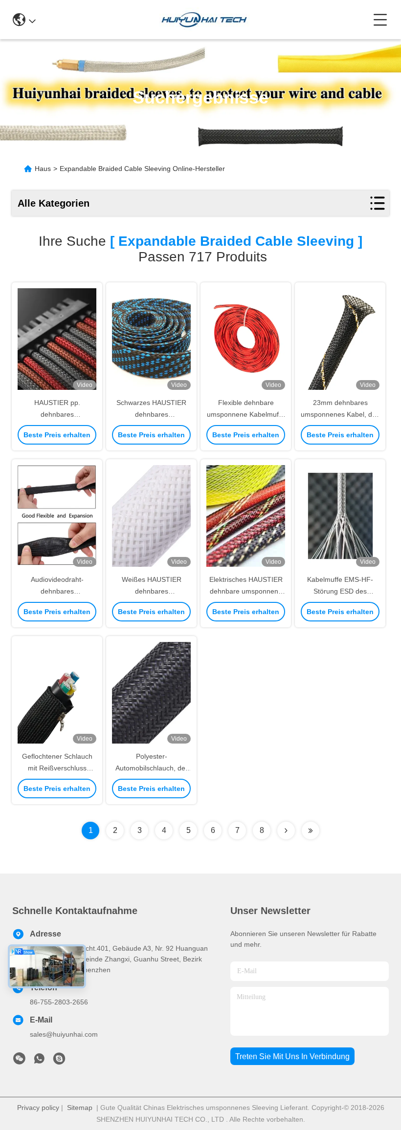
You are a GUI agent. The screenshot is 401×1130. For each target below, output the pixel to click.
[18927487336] (59, 1061)
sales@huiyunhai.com (64, 1034)
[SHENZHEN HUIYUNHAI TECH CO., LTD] (204, 19)
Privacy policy (38, 1107)
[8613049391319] (39, 1061)
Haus (43, 168)
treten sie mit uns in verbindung (292, 1056)
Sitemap (79, 1107)
